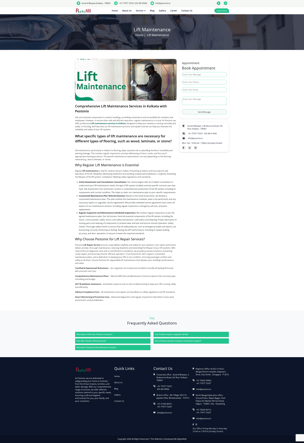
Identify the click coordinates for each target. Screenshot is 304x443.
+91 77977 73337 (126, 3)
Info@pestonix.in (162, 3)
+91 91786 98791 (164, 404)
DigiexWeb (182, 439)
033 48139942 (140, 3)
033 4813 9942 (210, 133)
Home (115, 10)
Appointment (221, 11)
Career (173, 10)
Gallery (162, 10)
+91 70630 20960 (203, 380)
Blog (152, 10)
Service (140, 10)
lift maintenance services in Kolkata (109, 123)
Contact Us (186, 10)
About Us (127, 10)
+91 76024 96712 (203, 409)
